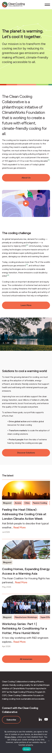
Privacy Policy (10, 737)
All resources (26, 659)
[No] (48, 740)
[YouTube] (46, 719)
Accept (27, 749)
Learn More (26, 305)
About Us (26, 177)
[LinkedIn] (40, 719)
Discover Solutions (26, 452)
